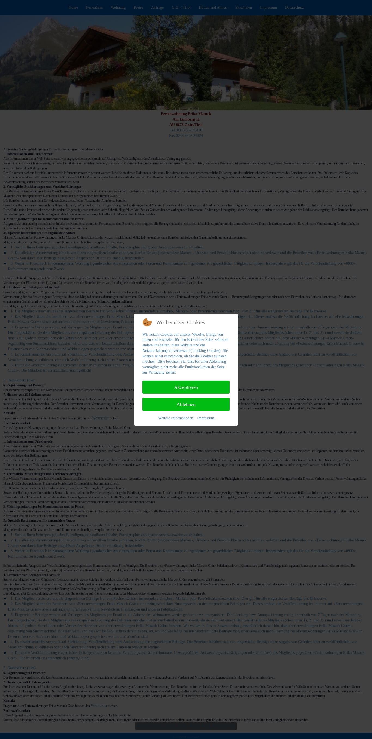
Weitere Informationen (175, 418)
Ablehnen (186, 404)
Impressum (205, 418)
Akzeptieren (186, 387)
